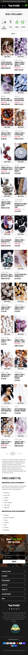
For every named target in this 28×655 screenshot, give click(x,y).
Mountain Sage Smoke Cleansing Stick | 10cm (20, 205)
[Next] (20, 453)
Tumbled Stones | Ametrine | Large (19, 341)
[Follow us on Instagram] (11, 609)
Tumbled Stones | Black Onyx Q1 (19, 241)
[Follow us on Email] (19, 609)
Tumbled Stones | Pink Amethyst (6, 375)
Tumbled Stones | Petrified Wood (19, 134)
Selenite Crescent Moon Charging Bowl (7, 63)
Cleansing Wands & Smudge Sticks (19, 201)
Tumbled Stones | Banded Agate (6, 443)
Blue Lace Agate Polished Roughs (19, 99)
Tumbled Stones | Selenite (6, 341)
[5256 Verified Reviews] (14, 623)
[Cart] (25, 5)
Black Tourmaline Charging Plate (6, 241)
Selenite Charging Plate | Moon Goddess (19, 169)
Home (8, 11)
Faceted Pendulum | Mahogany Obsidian (20, 410)
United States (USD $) (13, 639)
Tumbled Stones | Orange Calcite (19, 308)
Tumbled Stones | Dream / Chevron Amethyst (19, 64)
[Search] (5, 5)
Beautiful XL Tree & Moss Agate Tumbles (7, 275)
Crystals (3, 60)
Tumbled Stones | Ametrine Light (19, 443)
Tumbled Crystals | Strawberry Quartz (7, 168)
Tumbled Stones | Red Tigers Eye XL (6, 134)
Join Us (14, 562)
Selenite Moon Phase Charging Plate (20, 275)
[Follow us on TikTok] (16, 609)
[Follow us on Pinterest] (14, 609)
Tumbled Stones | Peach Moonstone (6, 410)
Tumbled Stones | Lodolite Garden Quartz (6, 204)
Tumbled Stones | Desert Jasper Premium (19, 376)
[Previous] (7, 453)
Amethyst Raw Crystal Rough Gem (6, 99)
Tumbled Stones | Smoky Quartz (6, 308)
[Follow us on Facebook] (9, 609)
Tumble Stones (18, 60)
